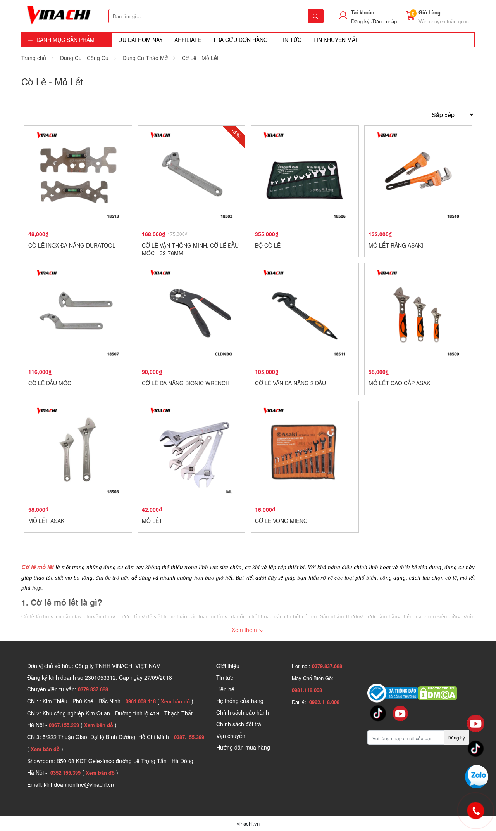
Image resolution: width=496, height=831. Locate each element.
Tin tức (224, 677)
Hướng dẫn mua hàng (243, 747)
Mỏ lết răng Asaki (396, 245)
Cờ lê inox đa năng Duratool (71, 245)
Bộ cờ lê (268, 245)
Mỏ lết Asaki (47, 521)
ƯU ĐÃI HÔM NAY (140, 39)
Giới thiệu (227, 666)
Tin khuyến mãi (335, 39)
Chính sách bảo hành (242, 712)
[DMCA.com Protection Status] (437, 692)
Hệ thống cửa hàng (240, 701)
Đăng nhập (385, 21)
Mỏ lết (152, 521)
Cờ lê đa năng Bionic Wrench (185, 383)
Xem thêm (245, 630)
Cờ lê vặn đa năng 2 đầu (290, 383)
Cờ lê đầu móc (49, 383)
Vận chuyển (230, 735)
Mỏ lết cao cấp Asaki (400, 383)
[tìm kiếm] (315, 16)
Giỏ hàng (429, 12)
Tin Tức (290, 39)
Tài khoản (362, 12)
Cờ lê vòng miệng (281, 521)
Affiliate (187, 39)
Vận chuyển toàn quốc (443, 21)
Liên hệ (225, 689)
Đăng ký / (362, 21)
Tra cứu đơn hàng (240, 39)
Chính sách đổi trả (238, 724)
